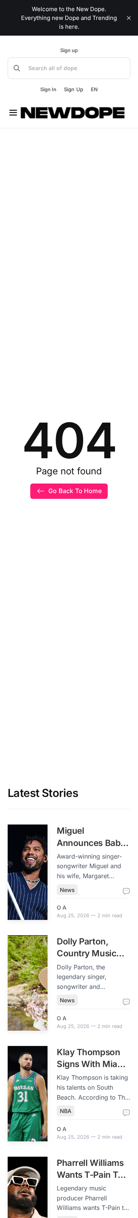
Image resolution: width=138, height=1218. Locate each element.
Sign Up (73, 89)
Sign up (69, 50)
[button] (69, 68)
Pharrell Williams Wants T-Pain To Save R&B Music (90, 1174)
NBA (65, 1111)
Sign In (48, 89)
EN (94, 89)
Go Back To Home (74, 491)
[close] (129, 18)
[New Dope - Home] (73, 112)
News (67, 890)
